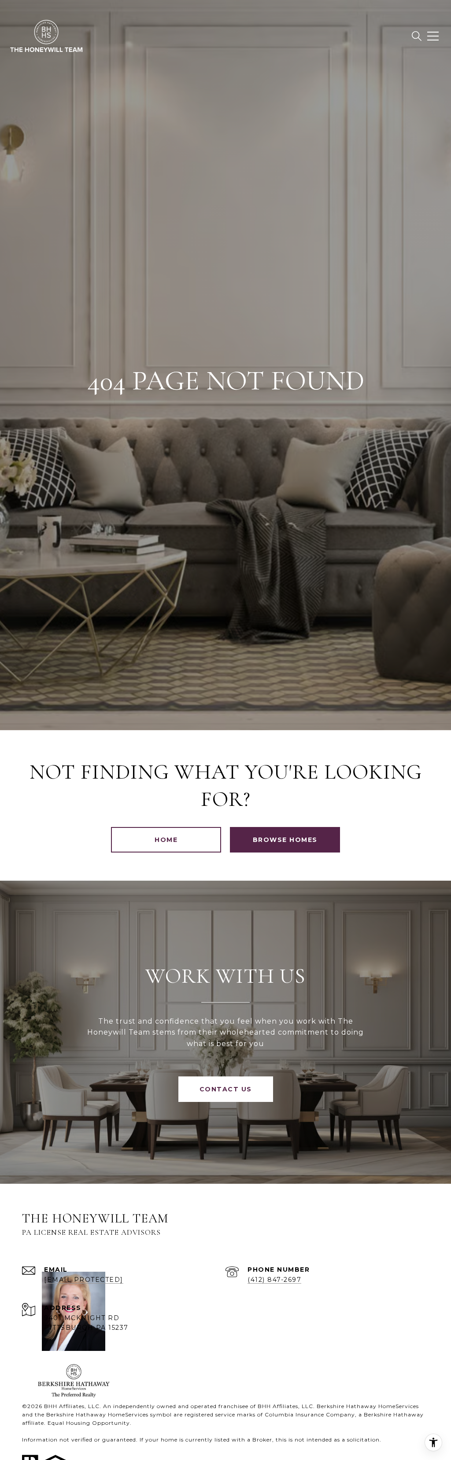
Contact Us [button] (226, 1089)
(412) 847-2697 (274, 1280)
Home (166, 840)
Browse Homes (285, 840)
